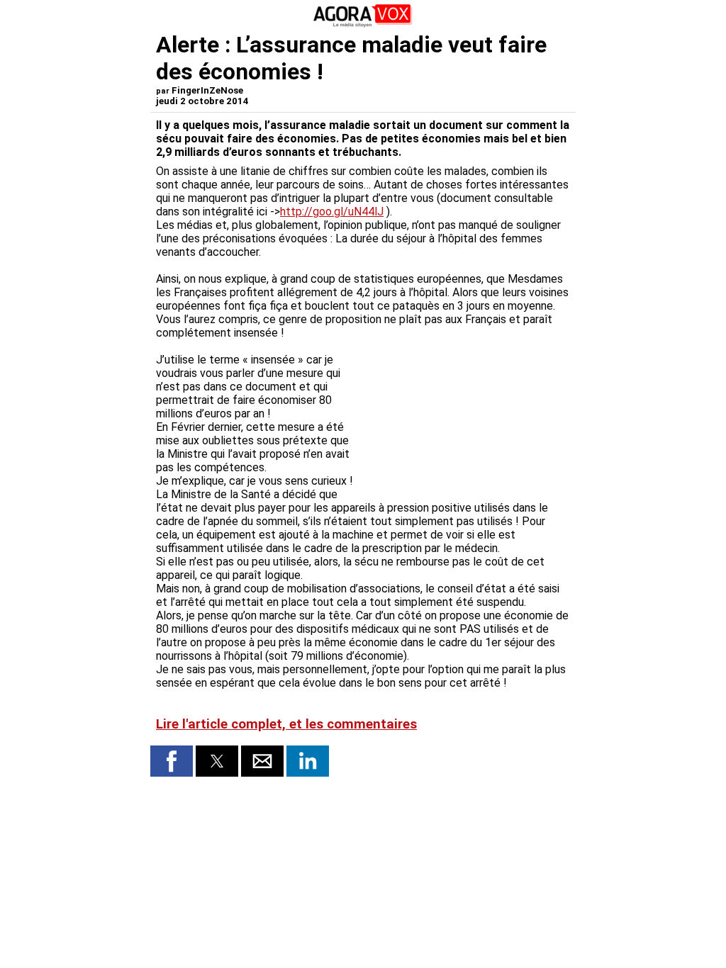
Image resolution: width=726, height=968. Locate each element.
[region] (463, 414)
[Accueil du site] (363, 24)
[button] (171, 761)
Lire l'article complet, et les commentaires (286, 724)
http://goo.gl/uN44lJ (332, 211)
